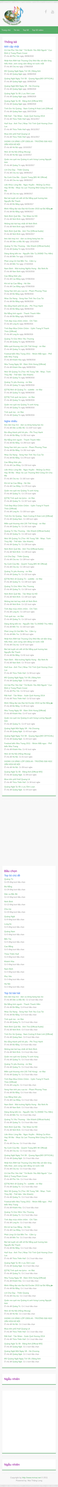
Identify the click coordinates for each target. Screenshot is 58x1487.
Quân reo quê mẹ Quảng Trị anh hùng (21, 404)
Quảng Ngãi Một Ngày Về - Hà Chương (21, 86)
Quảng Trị (16, 165)
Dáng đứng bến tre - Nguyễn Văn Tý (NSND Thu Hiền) (28, 253)
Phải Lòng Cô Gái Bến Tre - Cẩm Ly (20, 261)
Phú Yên (15, 56)
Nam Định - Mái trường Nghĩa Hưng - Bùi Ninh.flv (26, 268)
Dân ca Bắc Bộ (18, 241)
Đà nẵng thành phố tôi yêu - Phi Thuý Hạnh (23, 306)
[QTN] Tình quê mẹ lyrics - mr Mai (19, 397)
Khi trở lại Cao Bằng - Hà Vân (17, 283)
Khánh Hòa (16, 360)
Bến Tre (15, 256)
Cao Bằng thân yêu (12, 276)
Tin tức (17, 30)
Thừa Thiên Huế (19, 119)
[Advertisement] (29, 831)
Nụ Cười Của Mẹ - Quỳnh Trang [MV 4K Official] (25, 177)
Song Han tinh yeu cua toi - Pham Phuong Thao (25, 291)
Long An (15, 324)
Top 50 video (37, 30)
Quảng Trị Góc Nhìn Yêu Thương (19, 339)
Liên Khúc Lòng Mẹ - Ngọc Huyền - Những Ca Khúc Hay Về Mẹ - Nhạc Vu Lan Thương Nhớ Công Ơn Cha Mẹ (28, 188)
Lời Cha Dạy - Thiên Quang (16, 170)
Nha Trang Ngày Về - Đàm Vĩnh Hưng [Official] (25, 364)
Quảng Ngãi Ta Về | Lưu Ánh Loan (19, 93)
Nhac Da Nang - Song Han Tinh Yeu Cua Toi (24, 298)
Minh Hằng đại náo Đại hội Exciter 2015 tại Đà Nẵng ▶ (28, 208)
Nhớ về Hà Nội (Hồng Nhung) (17, 152)
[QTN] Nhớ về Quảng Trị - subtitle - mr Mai (23, 389)
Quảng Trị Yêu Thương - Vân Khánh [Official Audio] (27, 246)
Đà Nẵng (15, 204)
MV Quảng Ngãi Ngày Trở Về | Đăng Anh (22, 71)
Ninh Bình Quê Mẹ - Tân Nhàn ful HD (20, 216)
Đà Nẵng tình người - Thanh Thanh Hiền (22, 313)
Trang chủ (6, 30)
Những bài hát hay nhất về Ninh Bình (20, 223)
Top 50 (26, 30)
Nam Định (16, 271)
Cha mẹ (15, 67)
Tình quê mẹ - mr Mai (14, 412)
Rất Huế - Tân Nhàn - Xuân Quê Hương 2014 (24, 116)
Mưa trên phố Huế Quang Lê (17, 134)
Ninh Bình (16, 219)
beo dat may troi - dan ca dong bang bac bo (23, 238)
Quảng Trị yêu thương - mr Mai (18, 382)
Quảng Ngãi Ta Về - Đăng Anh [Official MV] (23, 101)
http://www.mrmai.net (31, 1477)
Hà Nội (15, 147)
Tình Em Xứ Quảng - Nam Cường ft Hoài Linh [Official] (28, 108)
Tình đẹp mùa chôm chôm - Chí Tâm (20, 321)
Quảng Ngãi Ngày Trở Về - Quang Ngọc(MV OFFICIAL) (29, 78)
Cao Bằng (16, 279)
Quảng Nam (17, 111)
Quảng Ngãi (17, 74)
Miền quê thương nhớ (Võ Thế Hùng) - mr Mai (24, 346)
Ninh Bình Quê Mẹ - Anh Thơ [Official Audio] (23, 231)
